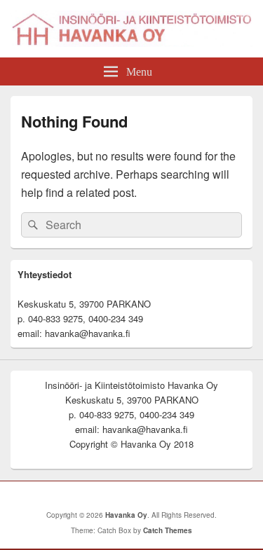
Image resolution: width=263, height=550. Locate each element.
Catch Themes (167, 530)
